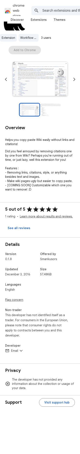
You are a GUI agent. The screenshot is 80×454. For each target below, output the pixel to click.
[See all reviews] (19, 228)
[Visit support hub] (57, 402)
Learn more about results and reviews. (46, 216)
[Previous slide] (6, 79)
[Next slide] (74, 79)
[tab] (17, 20)
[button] (40, 79)
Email (14, 351)
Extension (8, 38)
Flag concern (14, 300)
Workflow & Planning (29, 38)
